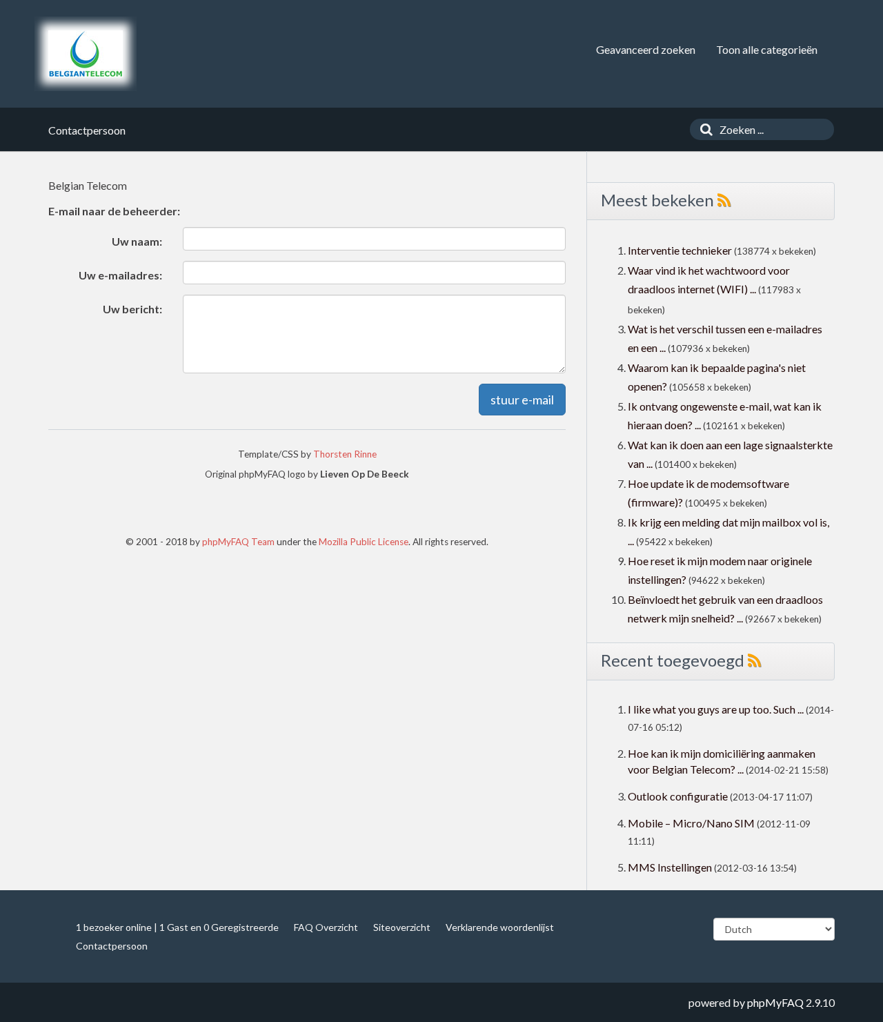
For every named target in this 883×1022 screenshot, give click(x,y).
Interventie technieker (680, 250)
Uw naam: (137, 241)
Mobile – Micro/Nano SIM (691, 822)
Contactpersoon (112, 946)
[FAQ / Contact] (85, 53)
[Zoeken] (703, 129)
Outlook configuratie (678, 796)
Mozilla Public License (363, 541)
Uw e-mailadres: (120, 275)
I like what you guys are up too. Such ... (716, 709)
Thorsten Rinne (345, 454)
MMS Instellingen (670, 867)
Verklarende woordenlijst (500, 927)
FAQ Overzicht (326, 927)
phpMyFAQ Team (238, 541)
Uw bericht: (132, 308)
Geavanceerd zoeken (645, 49)
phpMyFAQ (775, 1002)
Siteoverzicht (401, 927)
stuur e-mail (522, 399)
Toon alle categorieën (766, 49)
